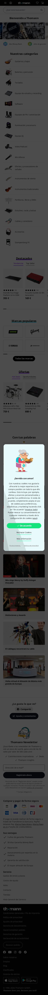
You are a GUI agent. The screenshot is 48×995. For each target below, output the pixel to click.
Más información (24, 538)
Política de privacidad (31, 545)
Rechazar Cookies (24, 532)
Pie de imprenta (15, 545)
